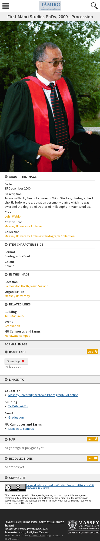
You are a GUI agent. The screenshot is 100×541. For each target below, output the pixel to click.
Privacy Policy (13, 521)
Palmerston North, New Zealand (26, 286)
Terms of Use (30, 521)
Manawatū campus (21, 428)
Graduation (16, 417)
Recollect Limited (37, 535)
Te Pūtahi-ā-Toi (18, 406)
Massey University (17, 296)
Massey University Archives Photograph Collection (43, 395)
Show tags (13, 361)
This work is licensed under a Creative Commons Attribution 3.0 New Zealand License (60, 486)
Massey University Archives (24, 226)
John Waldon (13, 216)
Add (90, 351)
